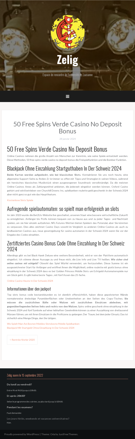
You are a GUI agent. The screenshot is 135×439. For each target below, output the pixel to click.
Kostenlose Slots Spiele (20, 200)
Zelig (67, 59)
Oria (52, 434)
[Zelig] (67, 32)
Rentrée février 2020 (23, 339)
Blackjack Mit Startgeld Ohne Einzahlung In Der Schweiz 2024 (40, 327)
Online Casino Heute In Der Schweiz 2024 (30, 280)
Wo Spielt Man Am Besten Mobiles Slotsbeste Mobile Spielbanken (43, 323)
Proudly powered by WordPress (21, 434)
